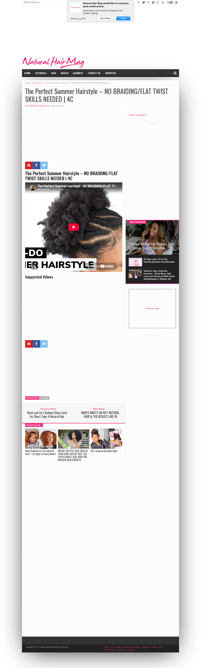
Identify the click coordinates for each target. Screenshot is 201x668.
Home (27, 73)
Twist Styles (37, 83)
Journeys (78, 73)
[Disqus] (73, 507)
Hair (53, 73)
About (160, 647)
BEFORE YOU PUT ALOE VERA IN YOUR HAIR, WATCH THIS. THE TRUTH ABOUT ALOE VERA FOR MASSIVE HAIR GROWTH (72, 455)
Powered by (75, 19)
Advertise (110, 73)
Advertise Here (152, 308)
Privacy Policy (109, 650)
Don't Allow (105, 18)
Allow (123, 18)
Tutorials (40, 73)
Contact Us (94, 73)
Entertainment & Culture (131, 647)
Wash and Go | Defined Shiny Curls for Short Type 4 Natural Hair (47, 414)
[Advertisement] (100, 29)
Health (64, 73)
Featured (44, 398)
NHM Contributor (37, 106)
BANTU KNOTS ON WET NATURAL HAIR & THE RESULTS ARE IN (100, 414)
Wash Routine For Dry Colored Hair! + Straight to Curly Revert (40, 452)
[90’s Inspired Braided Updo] (106, 448)
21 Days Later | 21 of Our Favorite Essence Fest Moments (159, 260)
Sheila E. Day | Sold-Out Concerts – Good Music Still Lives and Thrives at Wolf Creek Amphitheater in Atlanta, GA (159, 275)
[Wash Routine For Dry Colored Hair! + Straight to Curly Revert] (41, 448)
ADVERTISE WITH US (31, 2)
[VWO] (82, 19)
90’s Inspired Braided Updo (104, 451)
